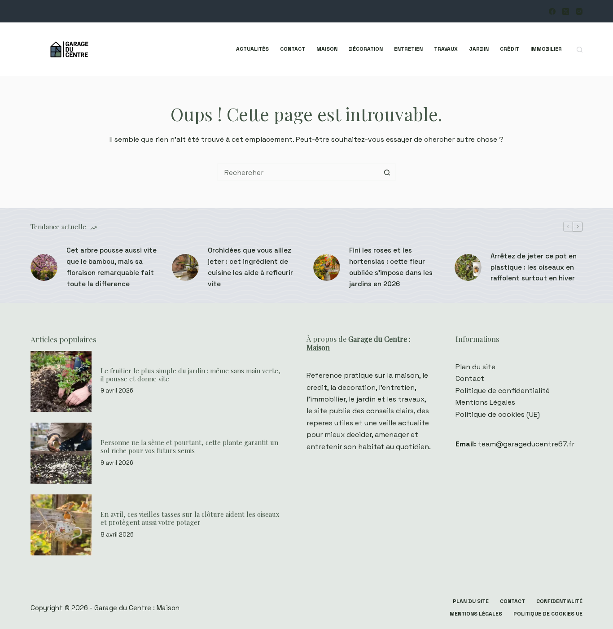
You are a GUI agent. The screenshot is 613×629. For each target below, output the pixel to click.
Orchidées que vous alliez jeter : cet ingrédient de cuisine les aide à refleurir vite (250, 267)
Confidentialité (559, 601)
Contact (292, 48)
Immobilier (546, 48)
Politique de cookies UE (547, 614)
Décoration (366, 48)
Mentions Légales (485, 402)
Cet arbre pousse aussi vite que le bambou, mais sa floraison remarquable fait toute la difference (111, 267)
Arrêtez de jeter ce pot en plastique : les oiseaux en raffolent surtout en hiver (533, 267)
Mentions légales (476, 614)
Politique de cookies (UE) (497, 414)
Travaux (446, 48)
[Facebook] (552, 11)
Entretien (408, 48)
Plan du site (475, 366)
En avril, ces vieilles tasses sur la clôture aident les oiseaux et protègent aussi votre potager (190, 518)
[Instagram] (579, 11)
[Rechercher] (579, 49)
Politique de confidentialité (502, 390)
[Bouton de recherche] (387, 172)
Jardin (479, 48)
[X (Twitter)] (565, 11)
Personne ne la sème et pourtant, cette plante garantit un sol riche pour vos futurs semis (189, 446)
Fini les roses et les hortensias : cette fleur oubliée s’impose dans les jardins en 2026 (391, 267)
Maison (326, 48)
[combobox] (298, 172)
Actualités (252, 48)
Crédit (509, 48)
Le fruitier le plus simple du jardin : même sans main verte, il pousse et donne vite (190, 374)
